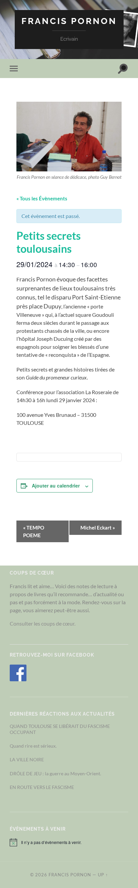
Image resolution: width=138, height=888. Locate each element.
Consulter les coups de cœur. (42, 623)
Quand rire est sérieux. (33, 746)
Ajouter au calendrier (56, 485)
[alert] (69, 842)
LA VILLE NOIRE (27, 759)
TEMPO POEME (33, 531)
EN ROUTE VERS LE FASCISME (42, 787)
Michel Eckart (97, 528)
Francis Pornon (69, 21)
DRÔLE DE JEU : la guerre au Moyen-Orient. (55, 773)
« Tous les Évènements (41, 198)
